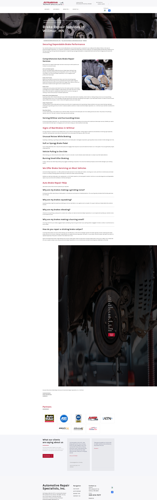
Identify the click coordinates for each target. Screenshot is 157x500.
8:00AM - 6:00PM (101, 4)
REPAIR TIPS (65, 9)
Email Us (91, 498)
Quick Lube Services (47, 394)
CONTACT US (75, 9)
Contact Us (45, 396)
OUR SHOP (47, 9)
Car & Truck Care (74, 465)
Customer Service (46, 393)
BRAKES (59, 22)
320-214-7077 (79, 2)
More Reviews (47, 455)
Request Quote (111, 334)
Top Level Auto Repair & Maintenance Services (72, 40)
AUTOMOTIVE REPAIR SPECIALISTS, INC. (54, 20)
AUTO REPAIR (56, 9)
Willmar (71, 466)
